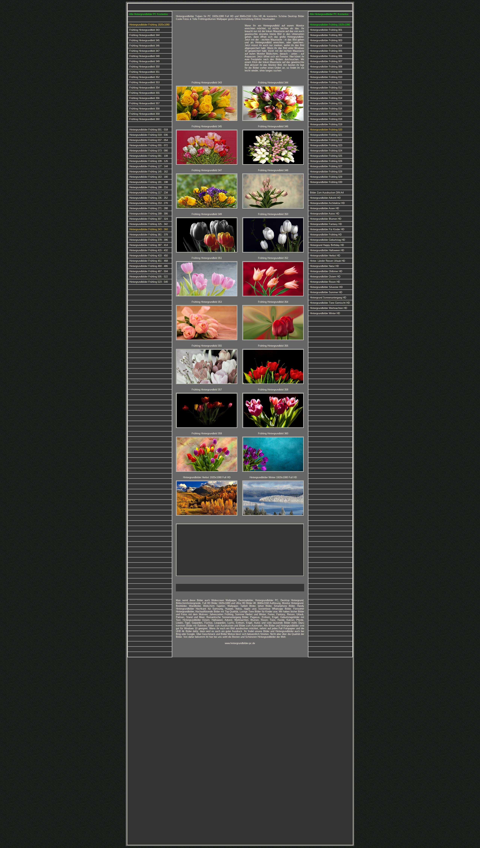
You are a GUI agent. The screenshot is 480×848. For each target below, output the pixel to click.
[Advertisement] (208, 50)
